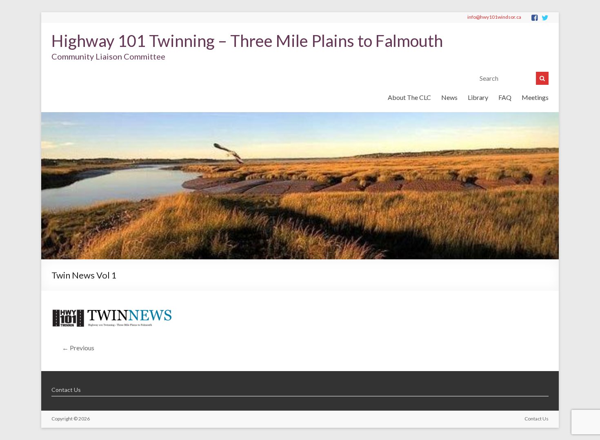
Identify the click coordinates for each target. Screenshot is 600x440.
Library (478, 97)
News (449, 97)
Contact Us (66, 389)
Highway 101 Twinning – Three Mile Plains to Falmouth (247, 41)
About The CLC (409, 97)
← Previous (78, 348)
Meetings (535, 97)
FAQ (504, 97)
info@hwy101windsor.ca (494, 17)
